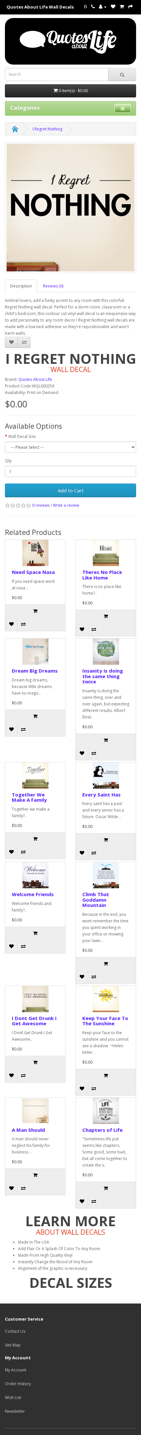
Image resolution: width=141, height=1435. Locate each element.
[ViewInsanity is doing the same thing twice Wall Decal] (106, 652)
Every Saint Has (101, 794)
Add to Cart (71, 490)
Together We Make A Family (29, 797)
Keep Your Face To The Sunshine (105, 1021)
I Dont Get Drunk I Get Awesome (34, 1021)
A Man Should (28, 1130)
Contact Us (15, 1331)
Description (21, 286)
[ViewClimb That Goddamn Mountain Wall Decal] (106, 875)
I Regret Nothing (47, 129)
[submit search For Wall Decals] (122, 74)
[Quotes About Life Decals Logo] (70, 41)
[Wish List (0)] (113, 7)
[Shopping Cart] (122, 7)
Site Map (13, 1345)
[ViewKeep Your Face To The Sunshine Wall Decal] (106, 999)
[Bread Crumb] (15, 129)
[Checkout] (130, 7)
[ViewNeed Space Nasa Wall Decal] (35, 553)
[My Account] (103, 7)
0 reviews (41, 505)
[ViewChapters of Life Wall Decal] (106, 1111)
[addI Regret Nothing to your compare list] (24, 342)
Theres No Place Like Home (102, 575)
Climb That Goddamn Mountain (95, 899)
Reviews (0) (53, 286)
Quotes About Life (35, 379)
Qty (8, 460)
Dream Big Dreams (35, 670)
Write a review (66, 505)
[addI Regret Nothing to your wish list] (11, 342)
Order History (18, 1383)
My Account (15, 1370)
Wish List (13, 1397)
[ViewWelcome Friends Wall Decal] (35, 875)
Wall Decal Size (22, 436)
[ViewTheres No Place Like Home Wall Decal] (106, 553)
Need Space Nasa (33, 572)
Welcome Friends (33, 894)
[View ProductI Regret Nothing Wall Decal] (70, 207)
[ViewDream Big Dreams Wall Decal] (35, 652)
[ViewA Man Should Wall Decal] (35, 1111)
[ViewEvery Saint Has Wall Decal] (106, 775)
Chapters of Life (102, 1130)
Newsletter (15, 1411)
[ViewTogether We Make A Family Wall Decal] (35, 775)
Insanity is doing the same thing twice (102, 676)
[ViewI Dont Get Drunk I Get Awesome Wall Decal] (35, 999)
